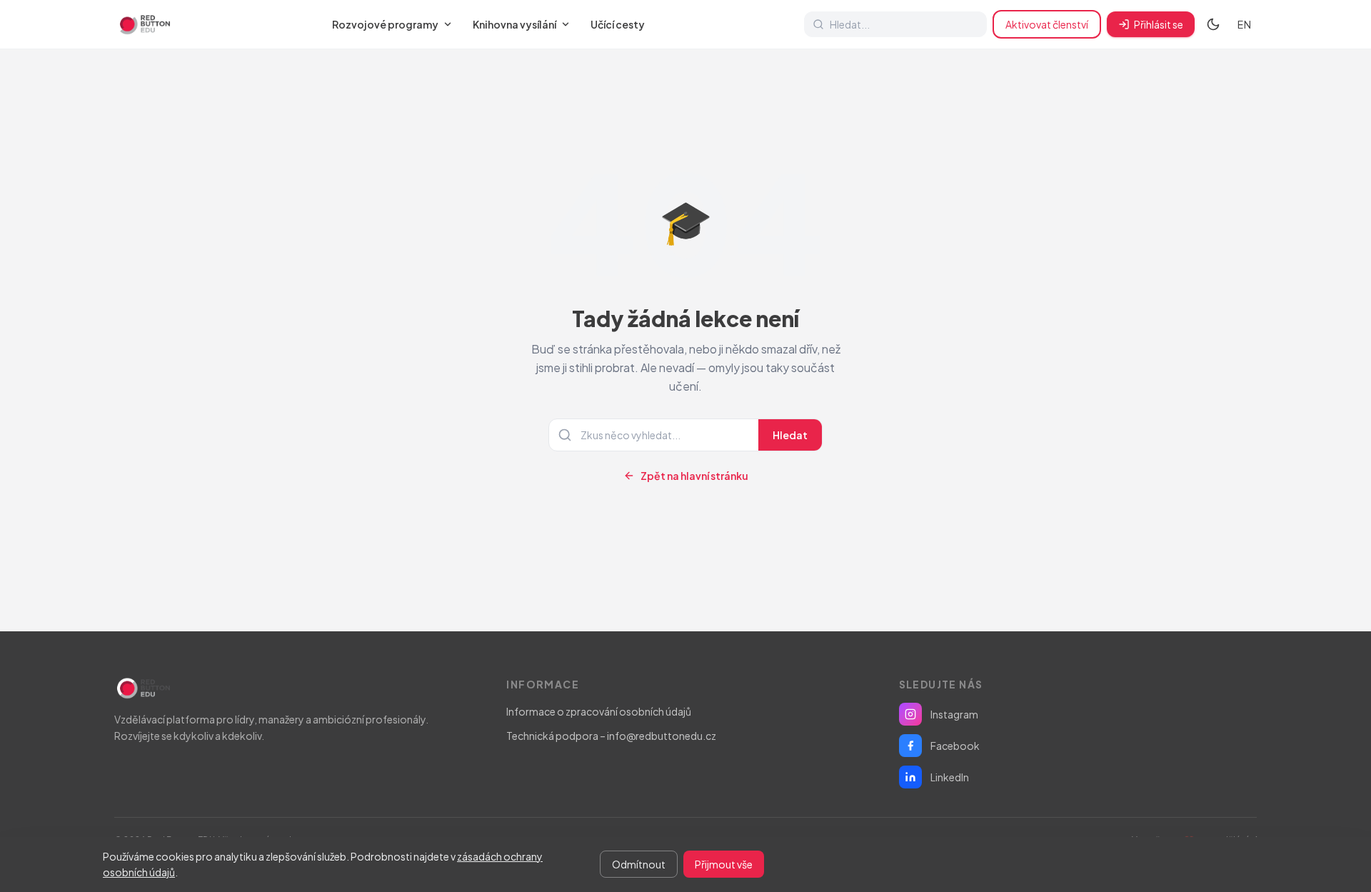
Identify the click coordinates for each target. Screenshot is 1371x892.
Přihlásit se (1158, 24)
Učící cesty (618, 24)
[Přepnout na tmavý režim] (1213, 24)
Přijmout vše (724, 864)
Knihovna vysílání (514, 24)
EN (1244, 24)
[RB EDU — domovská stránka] (143, 24)
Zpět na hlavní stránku (694, 475)
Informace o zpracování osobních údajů (598, 711)
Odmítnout (639, 864)
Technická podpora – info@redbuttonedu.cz (611, 735)
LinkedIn (949, 777)
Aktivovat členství (1046, 24)
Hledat (790, 435)
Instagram (954, 714)
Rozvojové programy (385, 24)
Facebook (955, 745)
